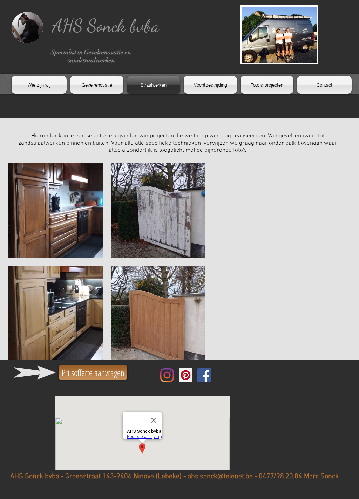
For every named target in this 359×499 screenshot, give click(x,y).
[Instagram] (167, 375)
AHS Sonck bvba (105, 25)
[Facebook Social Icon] (204, 375)
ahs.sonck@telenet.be (220, 476)
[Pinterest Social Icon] (185, 375)
